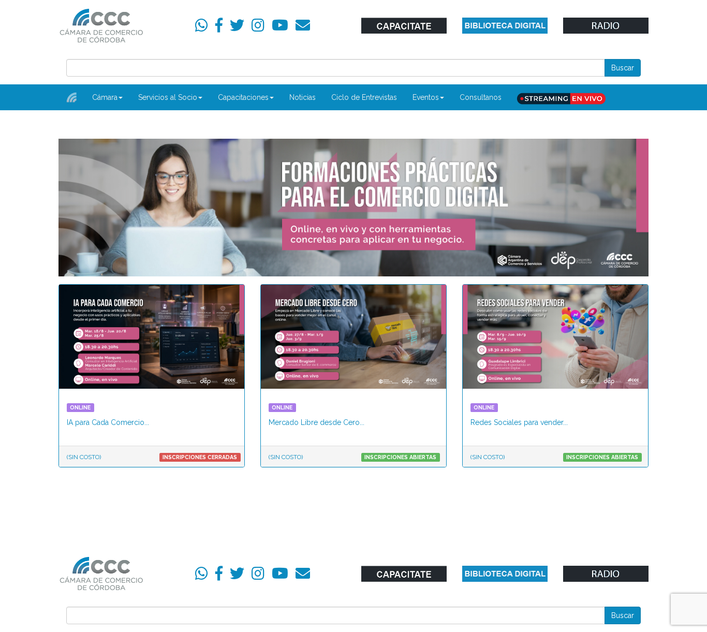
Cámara (104, 97)
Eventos (426, 97)
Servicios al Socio (167, 97)
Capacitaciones (243, 97)
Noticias (302, 97)
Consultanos (481, 97)
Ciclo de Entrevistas (364, 97)
